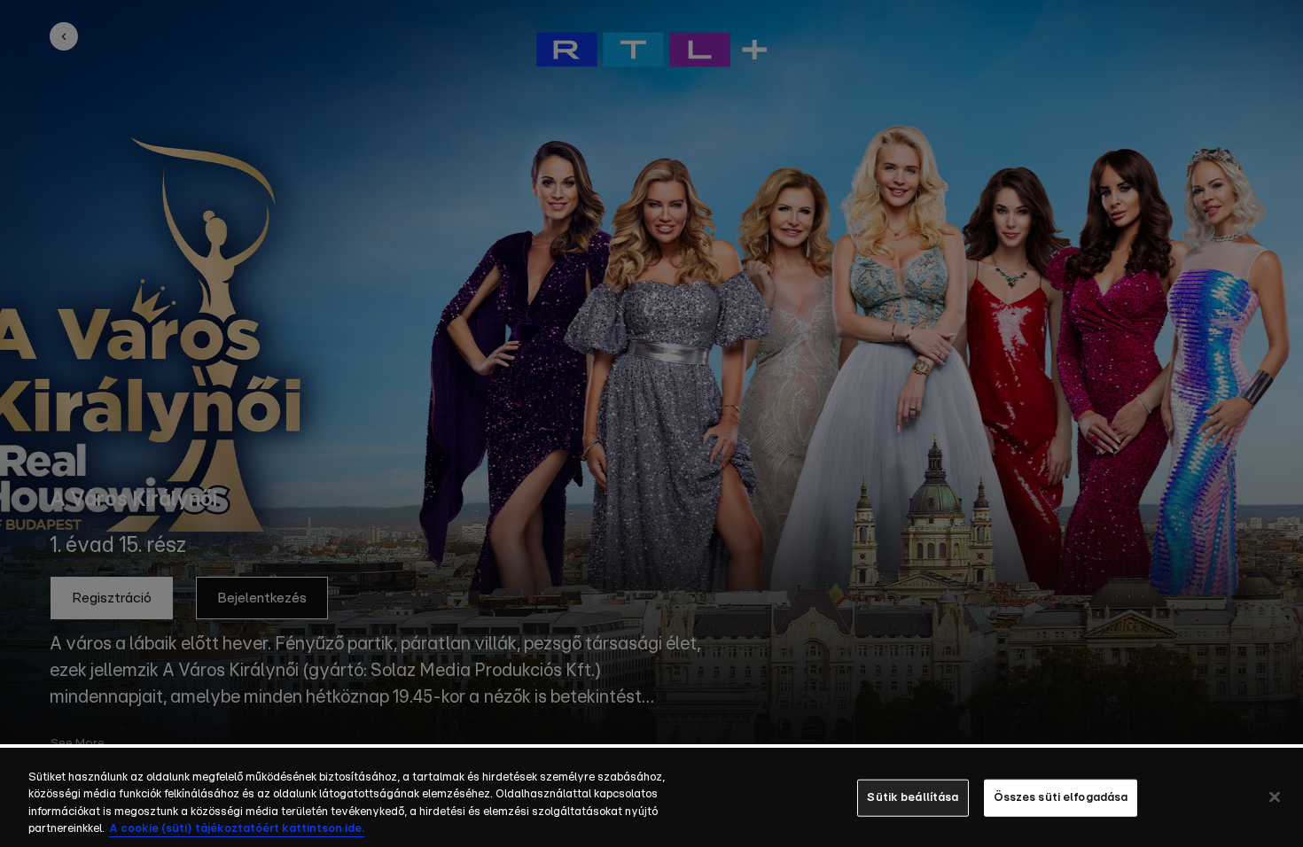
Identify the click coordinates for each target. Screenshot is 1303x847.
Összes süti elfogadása (1061, 798)
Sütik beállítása (912, 798)
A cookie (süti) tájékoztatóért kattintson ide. (236, 829)
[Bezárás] (1274, 796)
